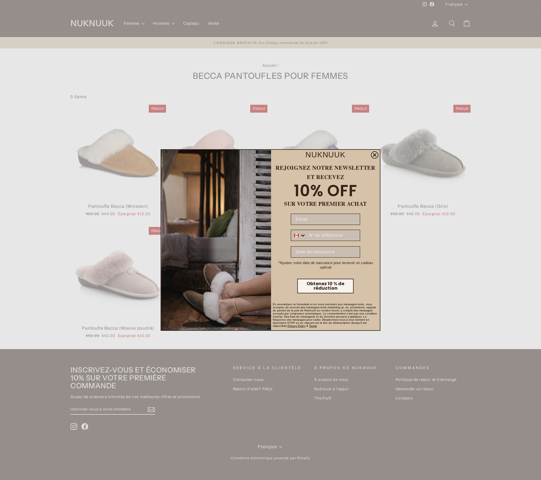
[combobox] (298, 235)
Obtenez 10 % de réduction (325, 285)
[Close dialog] (374, 154)
